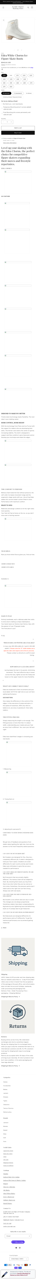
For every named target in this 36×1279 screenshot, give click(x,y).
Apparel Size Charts (8, 1150)
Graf (4, 1137)
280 (11, 86)
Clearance (6, 1104)
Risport (5, 1183)
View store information (9, 142)
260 (17, 83)
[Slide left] (14, 50)
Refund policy (7, 1112)
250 (4, 83)
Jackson (5, 1122)
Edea (4, 1134)
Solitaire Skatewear (9, 1200)
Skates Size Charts (7, 1153)
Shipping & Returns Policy (9, 996)
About (4, 1156)
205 (4, 75)
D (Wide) (29, 93)
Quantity (3, 118)
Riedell (5, 1130)
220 (24, 75)
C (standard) (18, 93)
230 (4, 79)
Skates (5, 1082)
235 (11, 79)
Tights (5, 1100)
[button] (3, 7)
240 (18, 79)
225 (31, 75)
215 (17, 75)
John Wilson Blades (9, 1193)
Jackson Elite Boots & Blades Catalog (14, 1180)
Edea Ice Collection (9, 1187)
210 (12, 76)
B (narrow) (6, 93)
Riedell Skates (7, 1203)
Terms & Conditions (8, 1165)
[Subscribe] (29, 1236)
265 (24, 83)
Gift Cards (5, 1159)
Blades (5, 1089)
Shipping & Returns (8, 1162)
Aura (4, 1141)
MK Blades (6, 1190)
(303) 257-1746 (7, 1223)
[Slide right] (22, 50)
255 (11, 83)
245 (24, 79)
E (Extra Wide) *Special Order (13, 97)
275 (4, 86)
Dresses (5, 1097)
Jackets (5, 1093)
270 (31, 83)
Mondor (5, 1126)
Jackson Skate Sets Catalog (11, 1177)
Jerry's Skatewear (8, 1197)
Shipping (3, 64)
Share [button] (4, 927)
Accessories (7, 1085)
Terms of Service (8, 1108)
